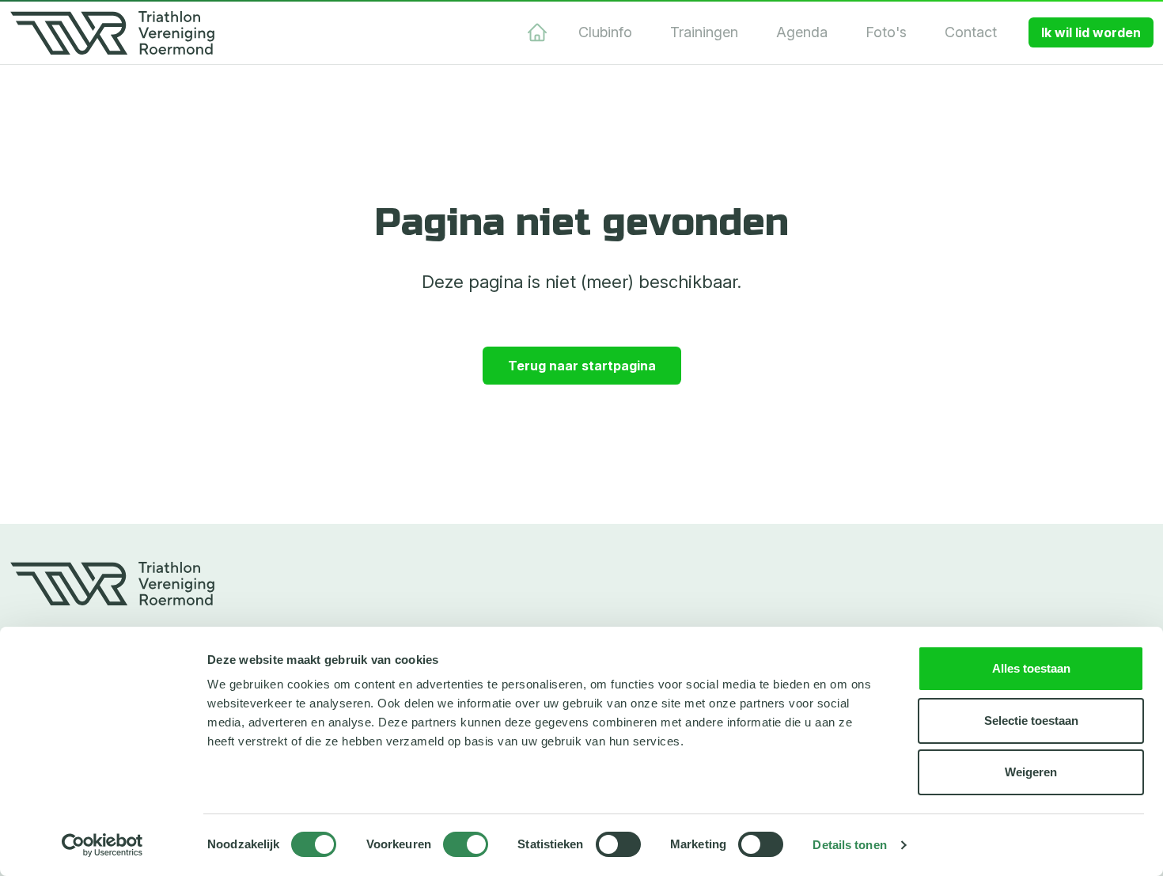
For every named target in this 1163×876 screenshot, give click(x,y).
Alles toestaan (1031, 668)
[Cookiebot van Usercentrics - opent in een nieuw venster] (102, 845)
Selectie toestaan (1031, 720)
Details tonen (849, 844)
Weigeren (1031, 772)
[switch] (465, 844)
